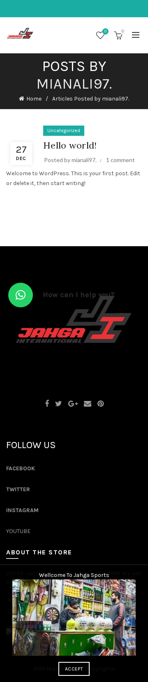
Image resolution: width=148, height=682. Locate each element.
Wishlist (105, 31)
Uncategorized (63, 130)
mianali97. (74, 83)
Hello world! (70, 145)
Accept (74, 669)
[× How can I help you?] (20, 295)
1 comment (120, 159)
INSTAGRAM (22, 510)
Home (34, 98)
